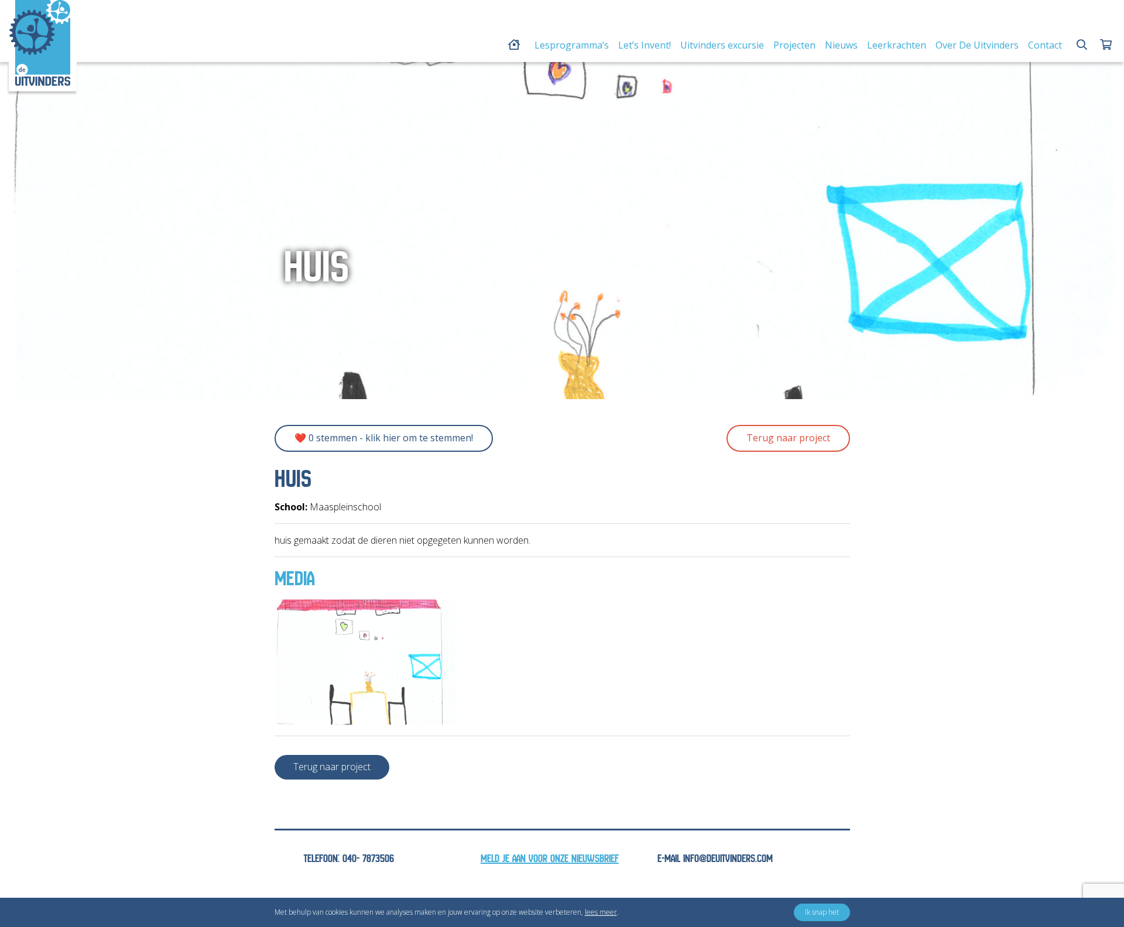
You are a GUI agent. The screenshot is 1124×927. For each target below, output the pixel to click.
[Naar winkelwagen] (1106, 45)
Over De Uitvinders (977, 45)
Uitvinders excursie (722, 45)
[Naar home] (39, 42)
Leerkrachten (896, 45)
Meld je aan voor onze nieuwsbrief (550, 859)
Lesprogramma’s (571, 45)
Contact (1045, 45)
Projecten (794, 45)
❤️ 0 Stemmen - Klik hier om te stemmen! (383, 437)
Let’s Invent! (644, 45)
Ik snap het (822, 912)
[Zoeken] (1082, 45)
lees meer (601, 912)
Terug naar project (788, 437)
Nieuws (841, 45)
